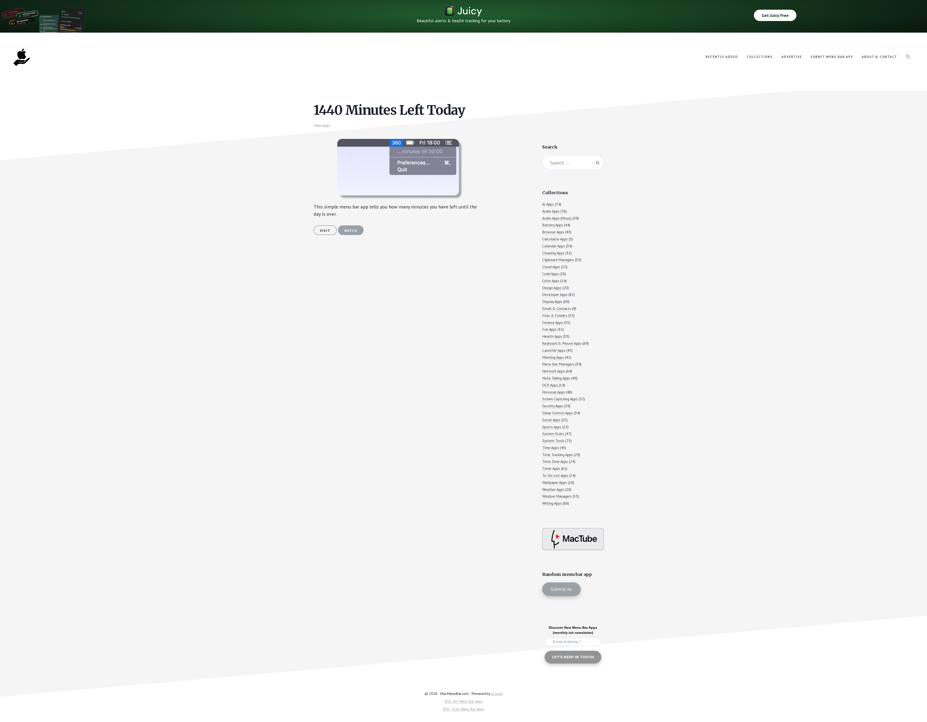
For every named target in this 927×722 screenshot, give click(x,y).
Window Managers (557, 496)
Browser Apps (553, 231)
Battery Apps (552, 224)
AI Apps (548, 204)
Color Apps (550, 280)
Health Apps (552, 336)
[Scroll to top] (914, 702)
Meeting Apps (553, 357)
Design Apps (552, 287)
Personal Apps (553, 392)
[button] (908, 56)
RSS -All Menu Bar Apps (464, 701)
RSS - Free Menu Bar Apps (463, 709)
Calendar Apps (553, 245)
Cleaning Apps (553, 252)
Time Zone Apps (555, 461)
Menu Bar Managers (558, 364)
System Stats (553, 433)
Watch (350, 231)
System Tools (553, 440)
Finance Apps (552, 322)
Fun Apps (549, 329)
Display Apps (552, 301)
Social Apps (551, 419)
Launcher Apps (553, 350)
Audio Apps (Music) (557, 218)
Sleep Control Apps (557, 412)
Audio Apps (551, 211)
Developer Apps (555, 294)
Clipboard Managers (558, 259)
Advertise (791, 57)
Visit (325, 231)
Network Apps (553, 371)
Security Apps (552, 405)
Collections (760, 57)
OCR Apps (550, 385)
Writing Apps (552, 503)
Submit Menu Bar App (832, 57)
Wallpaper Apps (554, 482)
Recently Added (722, 57)
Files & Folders (554, 315)
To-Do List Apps (555, 475)
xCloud (496, 693)
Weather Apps (553, 489)
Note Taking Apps (556, 378)
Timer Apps (551, 468)
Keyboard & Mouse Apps (562, 343)
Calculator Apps (555, 238)
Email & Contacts (556, 308)
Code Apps (550, 273)
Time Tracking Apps (557, 454)
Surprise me (561, 589)
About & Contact (879, 57)
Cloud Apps (551, 266)
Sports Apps (551, 426)
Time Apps (322, 125)
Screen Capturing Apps (560, 398)
